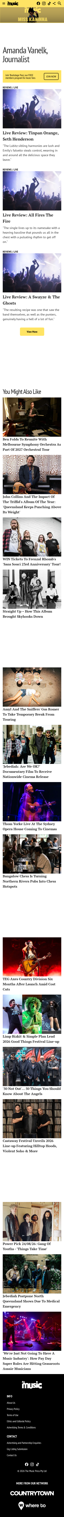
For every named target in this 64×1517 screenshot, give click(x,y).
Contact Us (12, 1455)
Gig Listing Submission (17, 1449)
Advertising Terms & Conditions (21, 1427)
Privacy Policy (13, 1408)
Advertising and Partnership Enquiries (24, 1442)
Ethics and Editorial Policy (19, 1421)
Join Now (51, 76)
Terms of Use (12, 1415)
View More (32, 331)
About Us (11, 1402)
